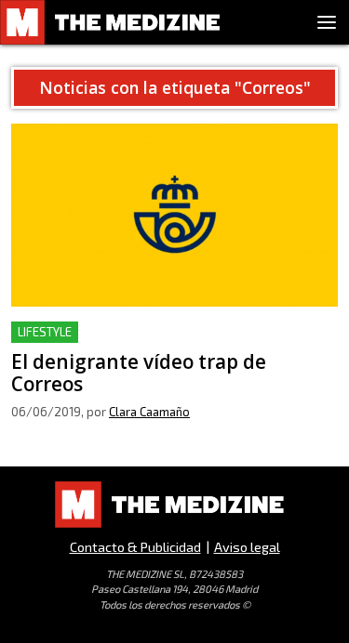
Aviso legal (247, 547)
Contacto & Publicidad (135, 547)
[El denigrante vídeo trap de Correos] (174, 215)
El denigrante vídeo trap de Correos (131, 332)
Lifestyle (45, 331)
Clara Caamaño (149, 411)
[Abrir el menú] (326, 22)
